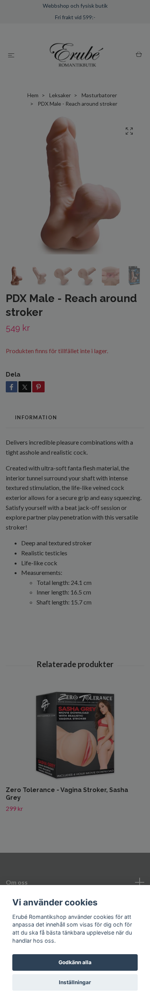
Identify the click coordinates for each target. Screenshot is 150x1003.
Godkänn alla (75, 962)
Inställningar (75, 982)
